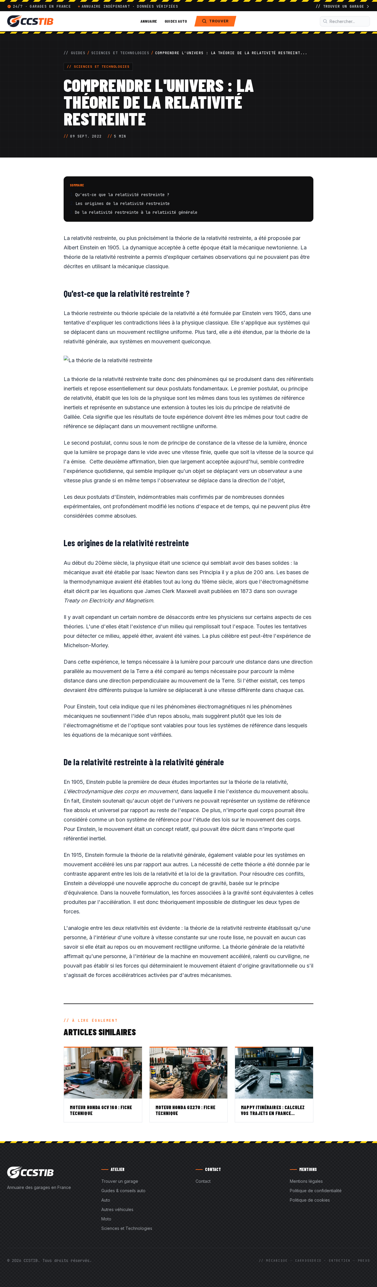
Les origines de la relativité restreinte (122, 203)
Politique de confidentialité (316, 1190)
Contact (203, 1181)
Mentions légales (306, 1181)
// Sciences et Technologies (98, 66)
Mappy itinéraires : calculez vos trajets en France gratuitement (273, 1113)
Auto (105, 1199)
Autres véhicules (117, 1209)
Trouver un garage (119, 1181)
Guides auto (176, 21)
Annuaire (148, 21)
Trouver (219, 21)
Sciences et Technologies (120, 53)
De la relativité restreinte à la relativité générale (136, 212)
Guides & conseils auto (123, 1190)
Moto (106, 1218)
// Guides (74, 53)
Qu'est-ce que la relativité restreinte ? (122, 194)
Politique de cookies (310, 1199)
